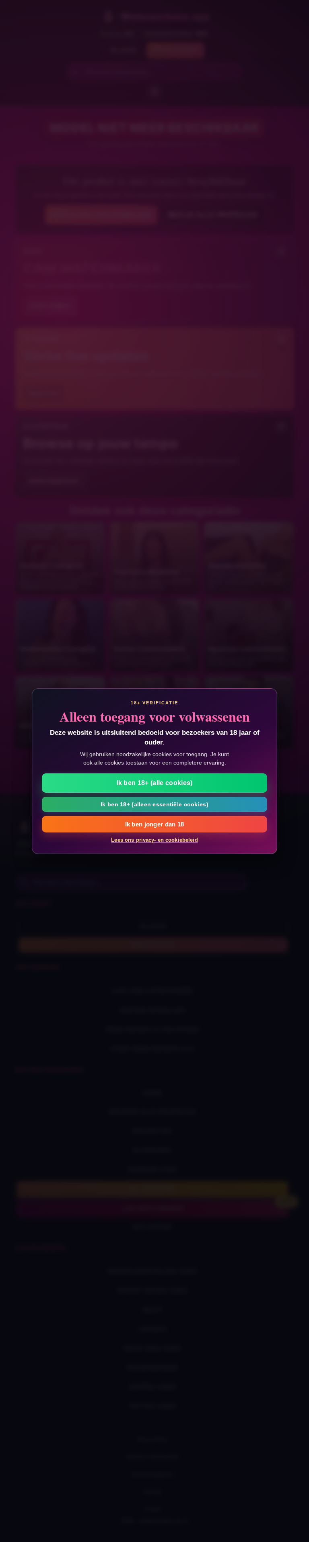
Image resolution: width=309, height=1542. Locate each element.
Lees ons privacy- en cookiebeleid (154, 840)
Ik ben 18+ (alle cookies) (155, 782)
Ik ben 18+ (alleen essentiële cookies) (154, 804)
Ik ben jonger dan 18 (154, 824)
